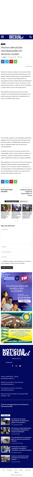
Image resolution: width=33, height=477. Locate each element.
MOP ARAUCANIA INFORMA (7, 190)
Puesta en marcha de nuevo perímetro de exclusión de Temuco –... (20, 457)
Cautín (6, 41)
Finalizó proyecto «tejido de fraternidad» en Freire (26, 192)
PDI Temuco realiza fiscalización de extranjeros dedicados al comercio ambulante (21, 430)
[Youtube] (20, 366)
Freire (15, 470)
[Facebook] (3, 61)
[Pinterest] (11, 61)
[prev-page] (15, 221)
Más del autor (23, 201)
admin (4, 57)
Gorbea (21, 470)
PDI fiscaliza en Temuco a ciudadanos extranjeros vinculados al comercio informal (21, 448)
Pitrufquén (9, 470)
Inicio (2, 41)
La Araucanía (28, 470)
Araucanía (3, 210)
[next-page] (18, 221)
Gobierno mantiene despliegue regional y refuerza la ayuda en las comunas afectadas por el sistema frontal (27, 215)
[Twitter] (7, 61)
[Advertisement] (16, 17)
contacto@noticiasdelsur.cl (20, 362)
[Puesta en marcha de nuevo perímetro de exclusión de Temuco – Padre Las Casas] (5, 458)
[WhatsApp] (15, 61)
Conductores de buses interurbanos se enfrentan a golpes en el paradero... (20, 420)
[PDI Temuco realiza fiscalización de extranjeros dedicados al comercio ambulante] (5, 430)
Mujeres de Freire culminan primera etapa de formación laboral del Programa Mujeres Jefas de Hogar (16, 215)
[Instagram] (17, 366)
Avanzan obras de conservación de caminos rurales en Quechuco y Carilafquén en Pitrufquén (5, 215)
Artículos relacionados (11, 201)
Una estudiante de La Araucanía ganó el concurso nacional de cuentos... (21, 439)
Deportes (16, 472)
